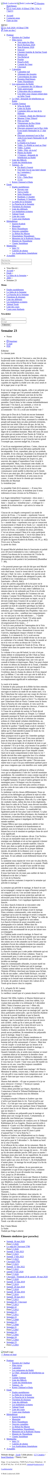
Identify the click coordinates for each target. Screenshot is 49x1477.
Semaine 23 (12, 1312)
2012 (16, 1309)
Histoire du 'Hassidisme (22, 241)
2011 (16, 1314)
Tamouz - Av (17, 165)
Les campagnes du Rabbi (23, 84)
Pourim (20, 59)
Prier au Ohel (23, 121)
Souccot (20, 49)
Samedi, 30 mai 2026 (16, 1241)
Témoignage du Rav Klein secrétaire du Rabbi (28, 124)
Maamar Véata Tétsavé (27, 118)
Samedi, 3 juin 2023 (15, 1251)
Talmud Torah (18, 214)
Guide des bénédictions (22, 162)
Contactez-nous (13, 18)
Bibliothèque (12, 221)
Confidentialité (6, 1469)
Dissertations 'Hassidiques (23, 236)
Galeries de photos (20, 251)
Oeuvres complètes (20, 231)
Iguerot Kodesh (18, 224)
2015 (16, 1299)
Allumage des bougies (26, 74)
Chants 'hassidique (20, 243)
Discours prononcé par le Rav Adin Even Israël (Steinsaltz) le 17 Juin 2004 (32, 130)
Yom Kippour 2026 (25, 47)
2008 (16, 1324)
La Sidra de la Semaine (22, 201)
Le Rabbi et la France (26, 143)
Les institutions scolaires (22, 211)
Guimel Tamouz (19, 103)
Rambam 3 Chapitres (26, 199)
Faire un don (12, 20)
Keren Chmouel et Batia (22, 182)
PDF (9, 346)
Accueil (10, 15)
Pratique (10, 35)
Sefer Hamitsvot (24, 194)
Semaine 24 (12, 1332)
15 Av (20, 179)
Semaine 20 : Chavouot (17, 1302)
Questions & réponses (21, 206)
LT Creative (39, 1455)
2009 (16, 1319)
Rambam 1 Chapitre (26, 197)
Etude (9, 184)
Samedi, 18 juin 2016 (16, 1292)
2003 (16, 1340)
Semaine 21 (12, 1327)
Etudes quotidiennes (20, 187)
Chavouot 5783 (13, 1261)
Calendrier (16, 69)
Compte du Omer (24, 64)
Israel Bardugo (7, 1457)
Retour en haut (9, 1354)
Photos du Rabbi (24, 152)
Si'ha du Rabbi (23, 106)
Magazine (16, 226)
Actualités (11, 255)
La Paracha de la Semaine (23, 204)
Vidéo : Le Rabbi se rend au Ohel (31, 145)
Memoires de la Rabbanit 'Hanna (26, 238)
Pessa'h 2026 (23, 62)
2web (18, 1455)
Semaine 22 (12, 1307)
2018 (16, 1289)
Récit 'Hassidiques (20, 228)
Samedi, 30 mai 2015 (16, 1297)
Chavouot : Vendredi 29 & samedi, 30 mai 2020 (27, 1277)
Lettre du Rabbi (24, 108)
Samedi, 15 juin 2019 (16, 1282)
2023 (16, 1254)
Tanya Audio (23, 192)
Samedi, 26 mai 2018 (16, 1287)
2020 (16, 1274)
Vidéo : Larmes (24, 148)
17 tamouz (21, 175)
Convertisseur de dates (27, 76)
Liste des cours (18, 216)
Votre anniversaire (25, 89)
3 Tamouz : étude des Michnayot (31, 116)
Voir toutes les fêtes (25, 42)
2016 (16, 1294)
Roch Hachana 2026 (26, 45)
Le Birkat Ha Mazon (21, 233)
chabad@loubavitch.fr (35, 1464)
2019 (16, 1284)
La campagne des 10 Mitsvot (29, 86)
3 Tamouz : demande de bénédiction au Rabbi (27, 156)
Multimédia (11, 246)
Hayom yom (22, 189)
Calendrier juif (23, 72)
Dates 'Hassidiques (25, 81)
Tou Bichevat (23, 57)
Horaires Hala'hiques (26, 79)
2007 (16, 1330)
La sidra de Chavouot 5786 (18, 1246)
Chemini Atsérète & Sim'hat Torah (32, 52)
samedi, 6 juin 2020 (15, 1272)
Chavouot (21, 67)
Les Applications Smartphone (24, 253)
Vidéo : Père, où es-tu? (27, 150)
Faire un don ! (9, 30)
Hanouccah (22, 54)
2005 (16, 1335)
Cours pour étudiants (21, 219)
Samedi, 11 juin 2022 (16, 1266)
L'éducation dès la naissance (29, 91)
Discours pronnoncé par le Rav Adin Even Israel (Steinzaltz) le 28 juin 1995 (32, 138)
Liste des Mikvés (19, 160)
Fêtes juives (17, 40)
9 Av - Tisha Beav (25, 177)
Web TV (15, 248)
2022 (16, 1269)
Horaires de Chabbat (21, 37)
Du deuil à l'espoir (25, 167)
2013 (16, 1304)
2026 (16, 1244)
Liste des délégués (20, 209)
